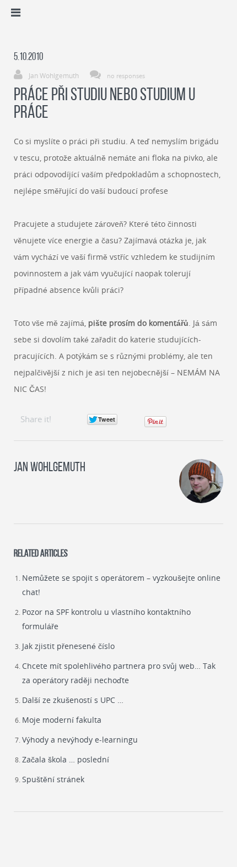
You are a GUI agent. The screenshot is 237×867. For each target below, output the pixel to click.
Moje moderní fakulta (61, 720)
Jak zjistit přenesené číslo (68, 646)
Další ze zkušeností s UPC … (72, 700)
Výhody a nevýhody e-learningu (80, 739)
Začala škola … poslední (65, 759)
